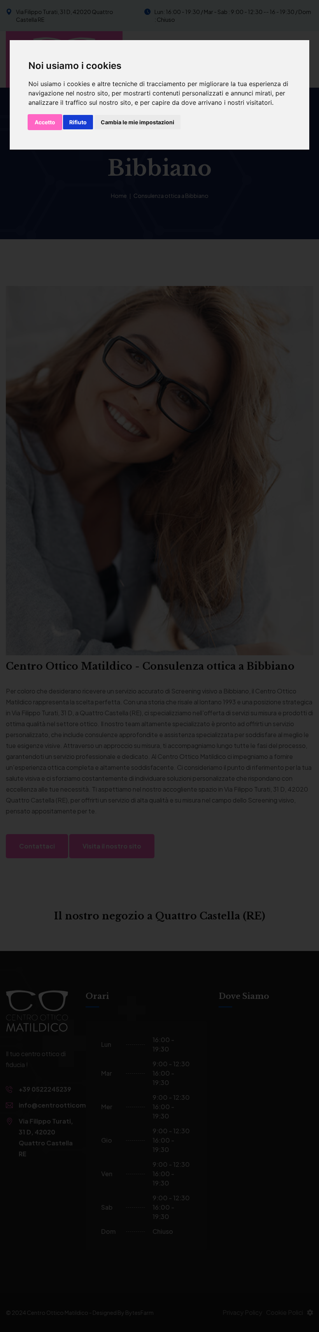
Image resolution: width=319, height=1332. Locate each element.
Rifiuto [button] (78, 122)
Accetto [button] (45, 122)
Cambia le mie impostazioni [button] (137, 122)
